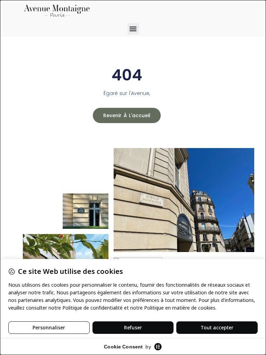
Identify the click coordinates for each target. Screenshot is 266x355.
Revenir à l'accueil (126, 115)
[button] (133, 29)
